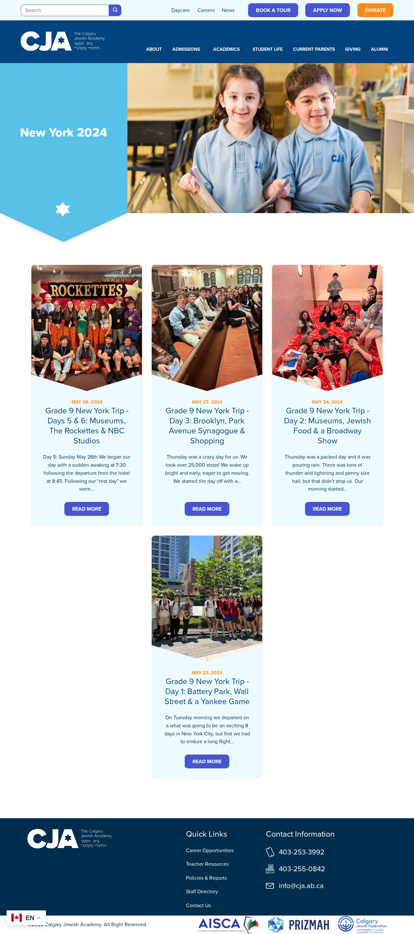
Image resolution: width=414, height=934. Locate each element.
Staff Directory (202, 891)
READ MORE (86, 509)
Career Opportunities (210, 850)
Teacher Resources (207, 864)
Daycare (180, 10)
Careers (206, 10)
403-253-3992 (301, 852)
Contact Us (198, 905)
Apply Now (327, 10)
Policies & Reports (206, 878)
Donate (375, 10)
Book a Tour (273, 10)
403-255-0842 (302, 868)
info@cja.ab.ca (301, 885)
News (228, 10)
